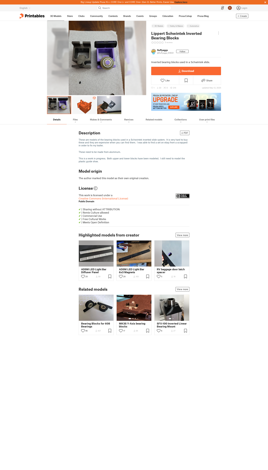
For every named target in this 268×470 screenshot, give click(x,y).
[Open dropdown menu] (218, 33)
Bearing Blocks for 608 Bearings (95, 325)
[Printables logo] (32, 16)
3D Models (158, 26)
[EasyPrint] (222, 8)
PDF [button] (186, 132)
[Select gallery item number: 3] (135, 318)
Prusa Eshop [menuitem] (185, 16)
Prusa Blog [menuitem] (203, 16)
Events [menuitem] (140, 16)
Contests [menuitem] (113, 16)
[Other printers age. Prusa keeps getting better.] (186, 102)
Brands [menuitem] (127, 16)
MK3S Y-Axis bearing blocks (132, 325)
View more (182, 235)
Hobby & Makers (176, 26)
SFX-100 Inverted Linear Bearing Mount (172, 325)
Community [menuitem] (96, 16)
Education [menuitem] (168, 16)
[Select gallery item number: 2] (133, 318)
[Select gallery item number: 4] (137, 318)
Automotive (194, 26)
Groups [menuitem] (153, 16)
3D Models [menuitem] (55, 16)
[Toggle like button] (83, 276)
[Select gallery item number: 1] (130, 318)
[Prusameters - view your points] (230, 8)
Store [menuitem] (70, 16)
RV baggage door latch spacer (171, 271)
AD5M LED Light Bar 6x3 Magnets (131, 271)
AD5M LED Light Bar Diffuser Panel (93, 271)
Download (188, 70)
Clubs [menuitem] (81, 16)
